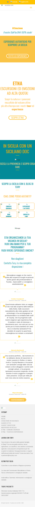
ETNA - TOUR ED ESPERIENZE (12, 432)
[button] (9, 206)
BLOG (3, 418)
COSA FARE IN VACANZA (10, 421)
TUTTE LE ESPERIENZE (17, 56)
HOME (3, 416)
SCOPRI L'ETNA (17, 117)
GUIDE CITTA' (6, 423)
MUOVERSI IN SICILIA (9, 427)
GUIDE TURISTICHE (8, 425)
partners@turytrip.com (10, 455)
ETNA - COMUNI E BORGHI (10, 430)
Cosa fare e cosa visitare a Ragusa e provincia (16, 465)
